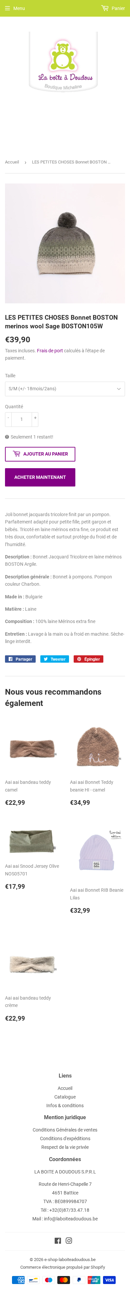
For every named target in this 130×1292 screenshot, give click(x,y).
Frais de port (50, 350)
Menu (19, 8)
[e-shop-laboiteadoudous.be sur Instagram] (69, 1241)
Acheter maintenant (40, 477)
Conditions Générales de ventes (65, 1129)
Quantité (14, 406)
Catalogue (65, 1097)
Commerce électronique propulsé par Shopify (62, 1267)
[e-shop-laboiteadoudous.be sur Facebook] (57, 1241)
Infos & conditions (65, 1105)
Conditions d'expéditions (65, 1138)
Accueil (12, 162)
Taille (10, 375)
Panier (118, 8)
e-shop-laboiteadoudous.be (70, 1259)
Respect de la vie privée (65, 1147)
